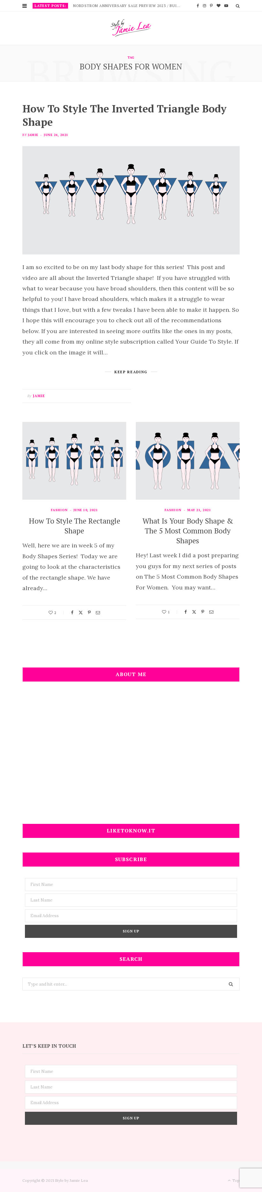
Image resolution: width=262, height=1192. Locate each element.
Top (235, 1180)
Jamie (33, 135)
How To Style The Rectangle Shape (74, 526)
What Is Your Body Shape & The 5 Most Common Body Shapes (188, 531)
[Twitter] (81, 612)
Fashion (59, 510)
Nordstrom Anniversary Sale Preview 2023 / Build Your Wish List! (128, 6)
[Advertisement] (131, 757)
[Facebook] (72, 612)
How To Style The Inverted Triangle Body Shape (124, 115)
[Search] (238, 6)
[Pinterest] (89, 612)
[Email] (98, 612)
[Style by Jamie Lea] (131, 28)
